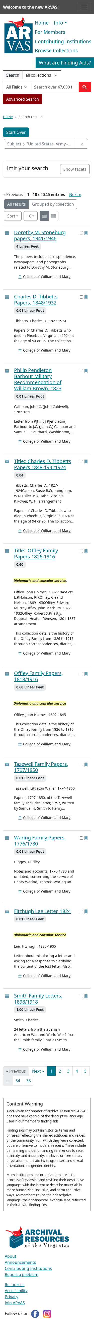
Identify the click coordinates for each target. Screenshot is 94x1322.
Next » (75, 194)
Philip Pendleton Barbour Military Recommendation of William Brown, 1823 (37, 379)
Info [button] (58, 22)
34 (18, 1080)
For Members (50, 32)
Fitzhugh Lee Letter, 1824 (42, 911)
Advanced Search (22, 99)
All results (16, 204)
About (10, 1256)
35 (28, 1080)
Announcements (20, 1262)
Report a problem (21, 1274)
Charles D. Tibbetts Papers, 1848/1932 (36, 300)
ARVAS (18, 35)
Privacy (11, 1296)
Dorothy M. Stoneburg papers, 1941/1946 (40, 235)
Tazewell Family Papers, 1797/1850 (41, 767)
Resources (15, 1284)
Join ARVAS (15, 1303)
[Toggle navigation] (84, 7)
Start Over (16, 132)
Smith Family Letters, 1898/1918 (38, 999)
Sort (11, 216)
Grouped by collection (53, 204)
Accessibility (16, 1290)
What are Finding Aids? (65, 62)
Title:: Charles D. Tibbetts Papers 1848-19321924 (42, 464)
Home (42, 22)
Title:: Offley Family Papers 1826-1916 (36, 554)
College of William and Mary (46, 276)
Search (12, 76)
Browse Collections (56, 50)
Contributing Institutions (63, 41)
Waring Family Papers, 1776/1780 (40, 841)
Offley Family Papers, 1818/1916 (38, 676)
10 (32, 216)
